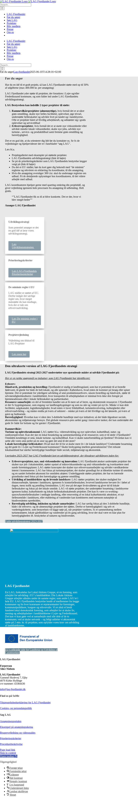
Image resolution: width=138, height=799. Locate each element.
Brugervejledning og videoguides (17, 732)
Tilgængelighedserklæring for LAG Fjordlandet (25, 702)
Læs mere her (19, 354)
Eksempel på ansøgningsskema (16, 727)
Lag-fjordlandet (21, 71)
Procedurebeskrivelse (11, 744)
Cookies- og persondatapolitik (16, 708)
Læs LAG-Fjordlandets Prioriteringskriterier (24, 273)
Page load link (7, 749)
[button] (8, 756)
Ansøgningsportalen (10, 721)
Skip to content (8, 752)
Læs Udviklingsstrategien (23, 246)
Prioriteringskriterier (10, 738)
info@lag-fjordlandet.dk (13, 689)
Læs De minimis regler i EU (24, 320)
